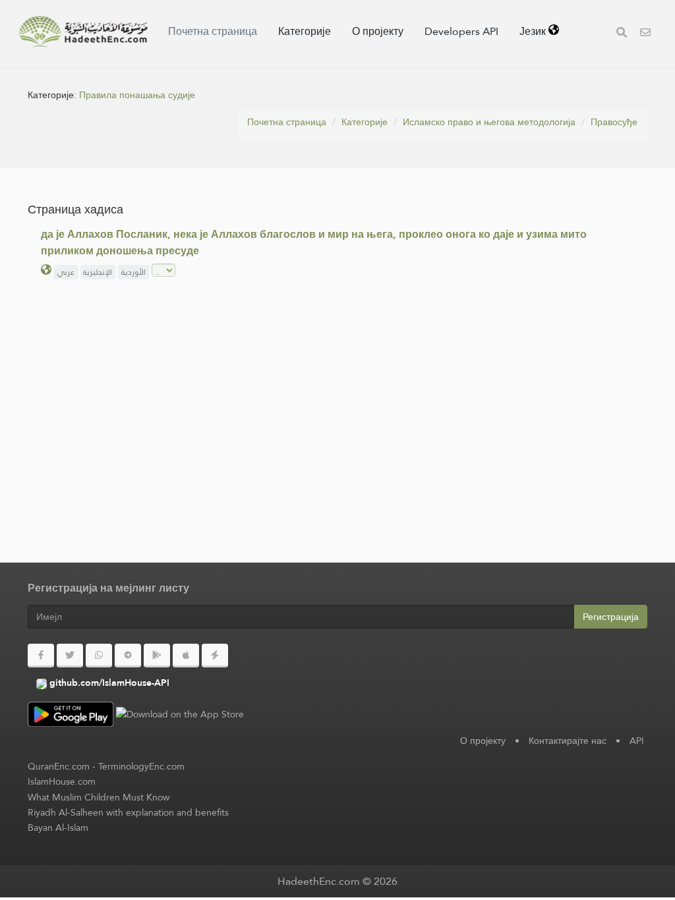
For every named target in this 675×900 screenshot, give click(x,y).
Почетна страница (212, 31)
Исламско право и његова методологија (489, 121)
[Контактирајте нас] (645, 33)
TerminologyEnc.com (141, 766)
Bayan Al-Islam (58, 827)
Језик (533, 31)
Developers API (461, 31)
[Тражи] (621, 33)
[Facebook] (41, 655)
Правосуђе (614, 121)
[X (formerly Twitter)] (70, 655)
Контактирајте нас (567, 740)
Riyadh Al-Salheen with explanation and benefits (128, 812)
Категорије (304, 31)
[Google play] (157, 655)
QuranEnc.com (59, 766)
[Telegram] (128, 655)
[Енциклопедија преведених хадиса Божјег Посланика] (83, 31)
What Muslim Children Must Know (98, 797)
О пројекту (377, 31)
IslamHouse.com (62, 781)
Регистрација (611, 616)
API (637, 740)
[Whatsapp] (99, 655)
